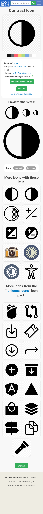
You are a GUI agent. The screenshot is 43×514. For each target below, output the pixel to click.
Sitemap (31, 485)
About (33, 477)
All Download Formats (21, 94)
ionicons (31, 168)
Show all (21, 466)
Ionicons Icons (21, 66)
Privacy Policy (25, 481)
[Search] (33, 3)
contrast (18, 168)
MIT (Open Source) (22, 73)
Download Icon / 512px (21, 81)
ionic (16, 63)
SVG (20, 88)
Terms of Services (16, 485)
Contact (13, 481)
